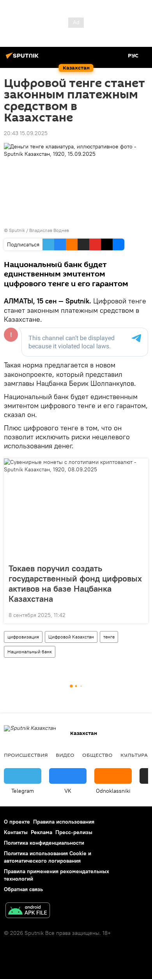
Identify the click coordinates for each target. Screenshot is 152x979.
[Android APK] (27, 911)
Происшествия (26, 754)
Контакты (16, 832)
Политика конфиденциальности (44, 842)
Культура (134, 754)
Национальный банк (29, 651)
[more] (139, 614)
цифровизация (23, 637)
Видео (65, 754)
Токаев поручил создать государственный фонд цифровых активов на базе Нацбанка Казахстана (75, 583)
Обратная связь (23, 889)
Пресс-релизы (73, 832)
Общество (97, 754)
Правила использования (63, 821)
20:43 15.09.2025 (26, 133)
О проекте (17, 821)
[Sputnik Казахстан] (23, 58)
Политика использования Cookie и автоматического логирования (47, 857)
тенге (109, 637)
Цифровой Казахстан (71, 637)
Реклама (41, 832)
